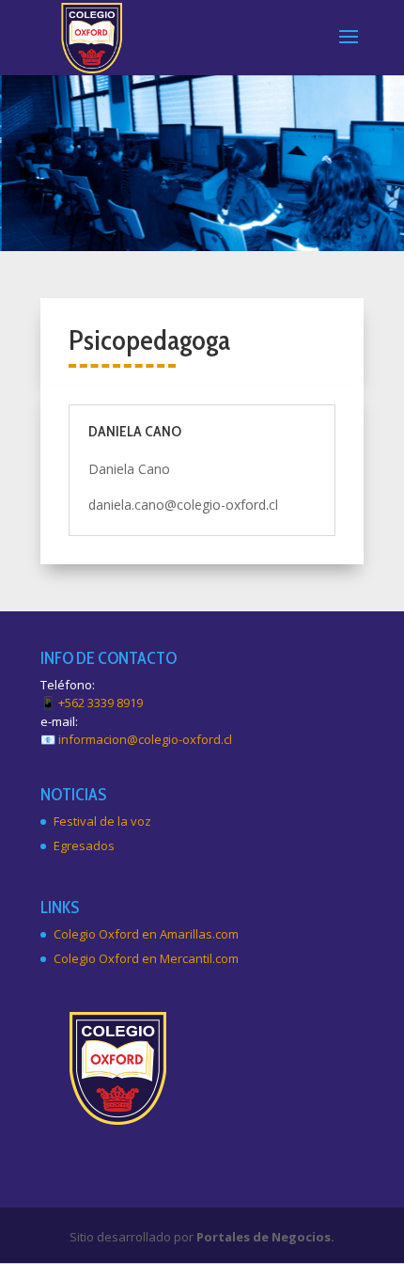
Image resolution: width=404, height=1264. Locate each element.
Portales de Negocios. (265, 1236)
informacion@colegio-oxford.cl (145, 739)
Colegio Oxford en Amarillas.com (146, 933)
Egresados (84, 845)
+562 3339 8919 (100, 702)
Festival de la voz (102, 821)
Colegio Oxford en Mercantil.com (146, 958)
